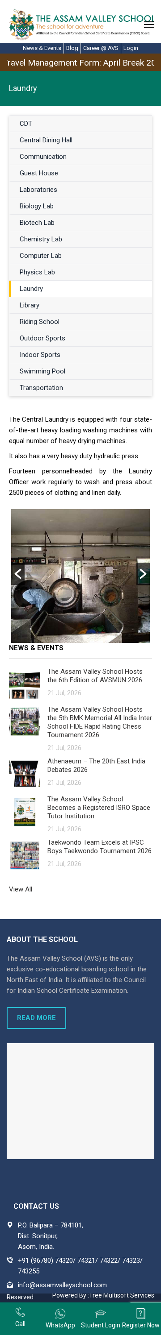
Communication (43, 157)
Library (29, 305)
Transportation (41, 388)
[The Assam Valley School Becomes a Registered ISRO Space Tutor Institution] (24, 811)
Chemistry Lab (41, 239)
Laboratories (38, 190)
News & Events (42, 48)
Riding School (39, 322)
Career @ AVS (101, 48)
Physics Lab (37, 272)
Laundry (31, 289)
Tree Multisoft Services (121, 1295)
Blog (72, 48)
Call (20, 1323)
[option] (80, 576)
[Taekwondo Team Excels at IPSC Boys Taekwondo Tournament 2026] (24, 854)
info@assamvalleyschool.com (62, 1285)
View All (20, 889)
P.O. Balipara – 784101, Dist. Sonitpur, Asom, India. (50, 1236)
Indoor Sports (40, 355)
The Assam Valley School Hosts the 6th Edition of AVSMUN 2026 (95, 676)
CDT (26, 124)
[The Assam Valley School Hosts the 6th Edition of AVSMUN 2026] (24, 684)
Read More (36, 1018)
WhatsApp (60, 1325)
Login (130, 48)
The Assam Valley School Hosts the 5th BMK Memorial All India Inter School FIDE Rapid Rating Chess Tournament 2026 (99, 722)
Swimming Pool (42, 371)
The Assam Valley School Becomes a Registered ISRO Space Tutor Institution (98, 807)
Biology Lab (37, 206)
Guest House (39, 173)
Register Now (141, 1325)
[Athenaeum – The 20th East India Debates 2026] (24, 773)
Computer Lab (41, 256)
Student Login (100, 1325)
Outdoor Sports (42, 338)
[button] (18, 574)
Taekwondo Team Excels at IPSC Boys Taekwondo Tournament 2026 (99, 846)
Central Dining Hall (46, 140)
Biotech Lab (37, 223)
